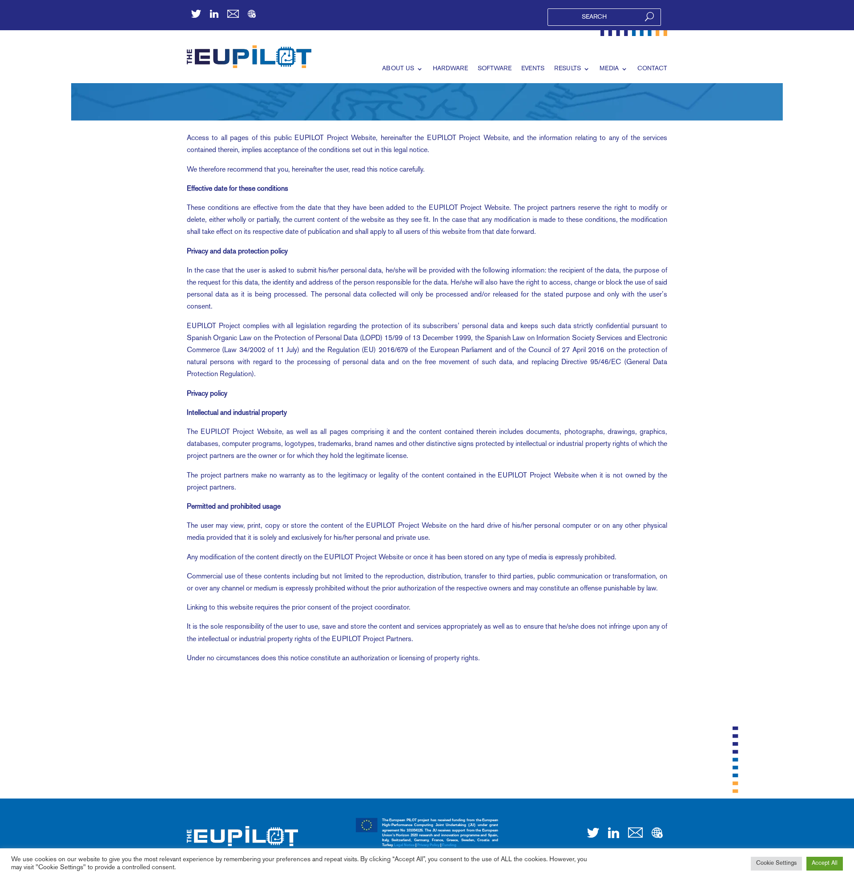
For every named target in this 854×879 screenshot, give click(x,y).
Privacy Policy (428, 845)
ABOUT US (398, 69)
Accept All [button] (825, 863)
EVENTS (532, 69)
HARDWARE (450, 69)
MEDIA (609, 69)
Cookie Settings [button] (776, 863)
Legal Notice (404, 845)
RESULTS (567, 69)
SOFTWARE (495, 69)
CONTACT (652, 69)
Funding (449, 845)
